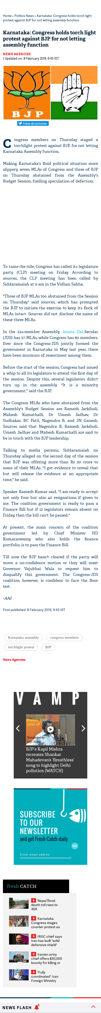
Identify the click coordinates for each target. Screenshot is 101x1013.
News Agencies (17, 54)
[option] (50, 744)
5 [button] (65, 782)
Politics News (24, 15)
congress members (64, 637)
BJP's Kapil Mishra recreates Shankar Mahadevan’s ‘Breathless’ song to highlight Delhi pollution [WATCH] (50, 760)
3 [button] (50, 782)
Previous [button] (18, 725)
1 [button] (35, 782)
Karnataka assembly (23, 637)
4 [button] (57, 782)
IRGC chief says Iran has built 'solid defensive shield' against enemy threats (46, 944)
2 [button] (43, 782)
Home (7, 15)
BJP (48, 647)
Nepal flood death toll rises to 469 (44, 904)
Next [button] (83, 725)
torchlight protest (21, 647)
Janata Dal (72, 331)
